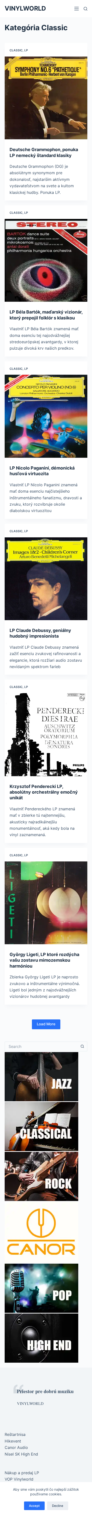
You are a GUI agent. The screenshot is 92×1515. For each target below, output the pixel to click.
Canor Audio (16, 1447)
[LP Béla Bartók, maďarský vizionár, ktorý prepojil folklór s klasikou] (46, 260)
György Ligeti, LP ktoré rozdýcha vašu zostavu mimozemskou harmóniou (44, 960)
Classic (16, 50)
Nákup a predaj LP (22, 1472)
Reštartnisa (15, 1434)
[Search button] (82, 1046)
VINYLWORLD (25, 8)
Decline (57, 1506)
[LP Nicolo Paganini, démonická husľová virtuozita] (46, 416)
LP (26, 50)
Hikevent (13, 1441)
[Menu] (76, 8)
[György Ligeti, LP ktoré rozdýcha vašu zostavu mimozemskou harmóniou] (46, 902)
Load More (46, 1024)
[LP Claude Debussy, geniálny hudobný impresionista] (46, 578)
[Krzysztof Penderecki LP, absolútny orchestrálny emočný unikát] (46, 734)
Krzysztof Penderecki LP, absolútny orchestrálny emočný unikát (44, 792)
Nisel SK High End (21, 1454)
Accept (34, 1506)
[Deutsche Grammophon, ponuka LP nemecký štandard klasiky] (46, 98)
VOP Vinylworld (19, 1479)
